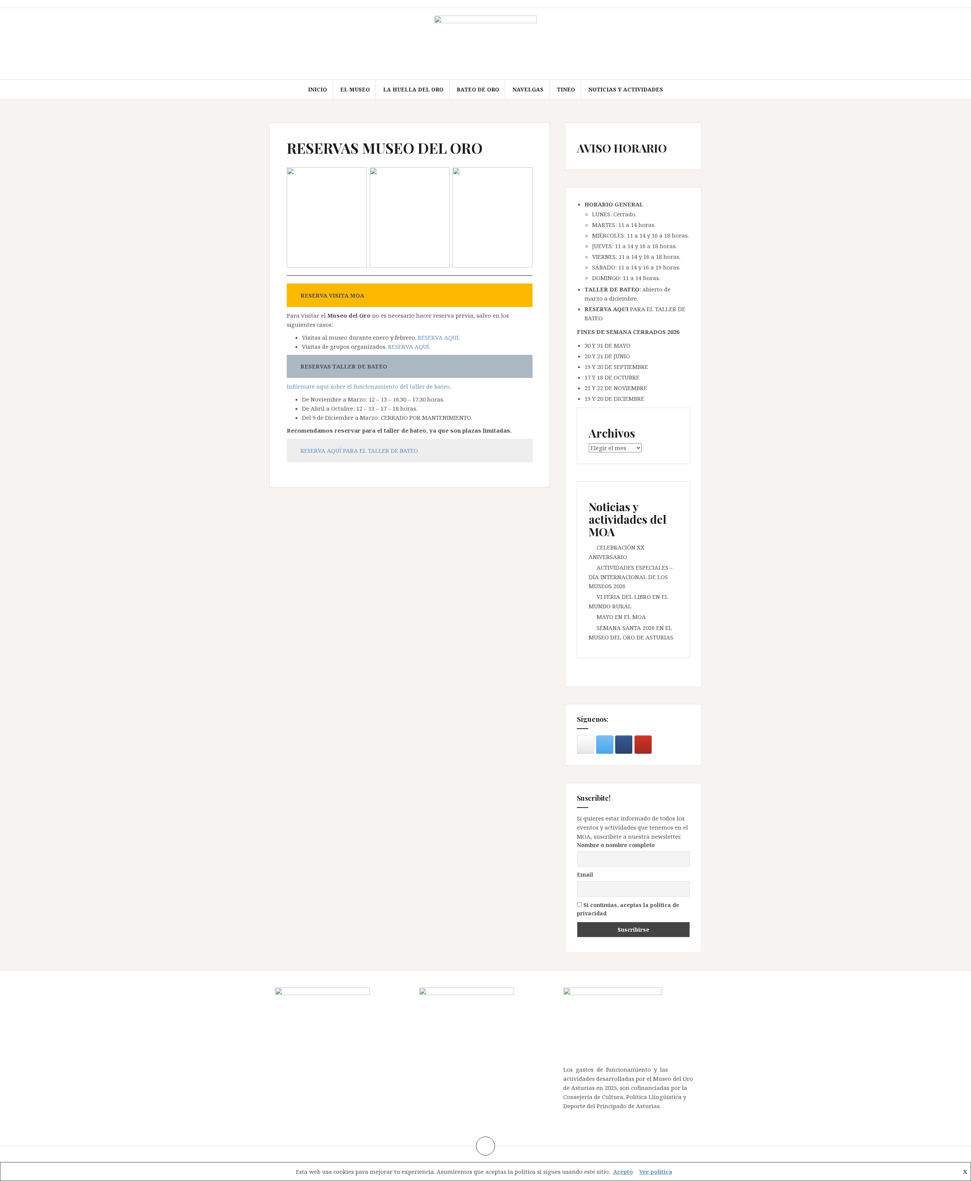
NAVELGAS (528, 89)
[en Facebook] (623, 744)
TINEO (566, 89)
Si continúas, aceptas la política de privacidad (628, 909)
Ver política (655, 1171)
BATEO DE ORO (478, 89)
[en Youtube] (643, 744)
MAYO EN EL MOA (621, 616)
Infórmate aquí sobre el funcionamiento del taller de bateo (368, 386)
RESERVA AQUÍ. (439, 337)
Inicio (317, 89)
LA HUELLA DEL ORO (413, 89)
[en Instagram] (585, 744)
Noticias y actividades (625, 89)
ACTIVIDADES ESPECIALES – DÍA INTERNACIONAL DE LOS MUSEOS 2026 (631, 577)
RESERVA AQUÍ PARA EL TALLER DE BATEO (359, 450)
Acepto (623, 1171)
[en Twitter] (604, 744)
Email (585, 874)
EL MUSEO (355, 89)
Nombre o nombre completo (616, 845)
